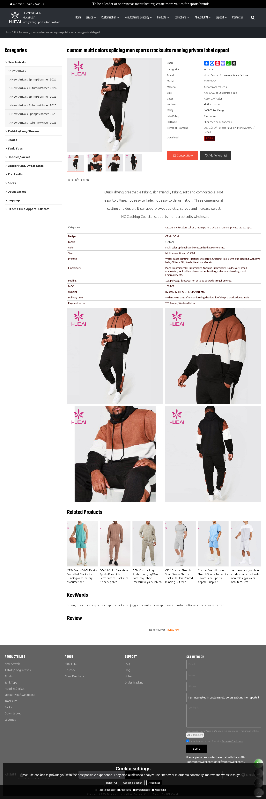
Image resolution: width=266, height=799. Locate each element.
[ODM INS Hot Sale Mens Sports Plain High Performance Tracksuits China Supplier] (115, 543)
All (15, 32)
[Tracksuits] (209, 138)
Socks (8, 707)
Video (128, 676)
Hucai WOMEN (32, 13)
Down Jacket (13, 713)
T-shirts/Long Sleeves (18, 670)
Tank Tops (11, 682)
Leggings (10, 719)
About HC (71, 663)
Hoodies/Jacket (14, 688)
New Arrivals (12, 663)
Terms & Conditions (232, 741)
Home (78, 17)
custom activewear (187, 605)
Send (197, 748)
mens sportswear (163, 605)
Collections (180, 17)
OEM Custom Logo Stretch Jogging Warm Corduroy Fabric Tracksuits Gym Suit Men (147, 576)
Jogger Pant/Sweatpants (20, 694)
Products (161, 17)
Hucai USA (29, 17)
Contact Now (185, 155)
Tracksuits (23, 32)
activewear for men (212, 605)
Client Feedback (74, 676)
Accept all (154, 782)
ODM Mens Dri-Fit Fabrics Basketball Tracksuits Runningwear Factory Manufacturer (82, 576)
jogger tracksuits (140, 605)
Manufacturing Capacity (137, 17)
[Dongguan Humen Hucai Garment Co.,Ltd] (15, 17)
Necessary (109, 789)
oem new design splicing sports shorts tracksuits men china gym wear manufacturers (245, 576)
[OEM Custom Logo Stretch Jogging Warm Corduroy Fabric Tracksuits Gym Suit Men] (147, 543)
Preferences (143, 789)
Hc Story (70, 670)
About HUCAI (201, 17)
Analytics (126, 789)
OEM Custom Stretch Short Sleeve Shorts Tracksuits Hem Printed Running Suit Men (179, 576)
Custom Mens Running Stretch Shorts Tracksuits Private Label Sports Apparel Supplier (213, 576)
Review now (172, 629)
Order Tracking (134, 682)
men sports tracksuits (115, 605)
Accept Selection (132, 782)
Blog (127, 670)
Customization (108, 17)
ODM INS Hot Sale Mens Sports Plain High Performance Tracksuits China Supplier (114, 576)
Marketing (160, 789)
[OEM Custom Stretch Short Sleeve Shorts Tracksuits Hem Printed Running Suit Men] (180, 543)
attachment (197, 735)
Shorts (9, 676)
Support (220, 17)
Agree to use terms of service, (216, 741)
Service (89, 17)
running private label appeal (83, 605)
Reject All (111, 782)
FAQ (127, 663)
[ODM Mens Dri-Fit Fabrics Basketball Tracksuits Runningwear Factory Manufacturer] (82, 543)
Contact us (237, 17)
